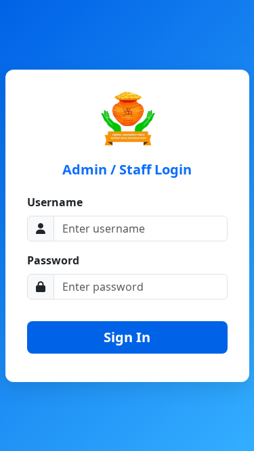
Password (53, 260)
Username (55, 202)
